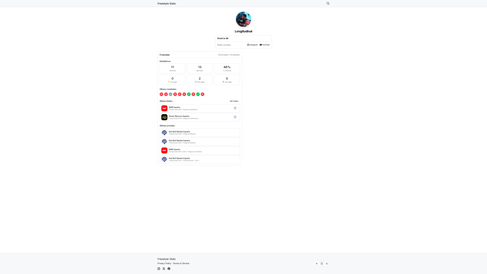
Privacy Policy (164, 263)
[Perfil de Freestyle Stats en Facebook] (169, 268)
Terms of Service (181, 263)
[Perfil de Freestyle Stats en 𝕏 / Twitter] (164, 268)
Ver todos (234, 101)
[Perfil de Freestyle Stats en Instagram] (159, 268)
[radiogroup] (321, 263)
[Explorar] (327, 3)
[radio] (316, 263)
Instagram (254, 45)
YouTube (266, 45)
